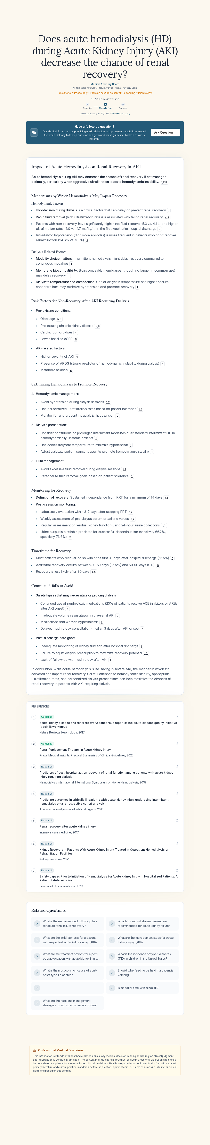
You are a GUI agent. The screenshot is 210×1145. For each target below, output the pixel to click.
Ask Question (163, 132)
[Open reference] (177, 717)
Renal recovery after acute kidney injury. (68, 826)
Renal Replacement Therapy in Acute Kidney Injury (75, 749)
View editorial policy (120, 113)
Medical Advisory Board (105, 84)
